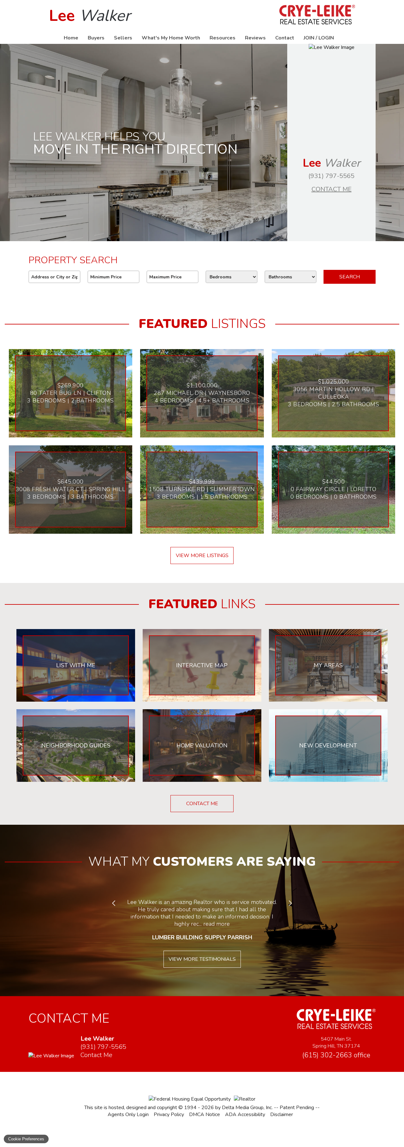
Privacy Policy (169, 1114)
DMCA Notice (204, 1114)
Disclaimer (281, 1114)
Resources (222, 37)
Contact (284, 37)
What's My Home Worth (171, 37)
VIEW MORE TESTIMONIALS (202, 959)
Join (309, 37)
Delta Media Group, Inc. (247, 1107)
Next (290, 903)
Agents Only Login (128, 1114)
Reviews (255, 37)
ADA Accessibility (245, 1114)
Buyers (96, 37)
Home (71, 37)
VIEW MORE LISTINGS (202, 555)
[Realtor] (244, 1099)
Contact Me (332, 189)
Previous (113, 903)
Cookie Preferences (26, 1139)
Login (326, 37)
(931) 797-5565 (331, 176)
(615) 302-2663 (336, 1055)
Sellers (123, 37)
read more (216, 924)
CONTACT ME (202, 803)
